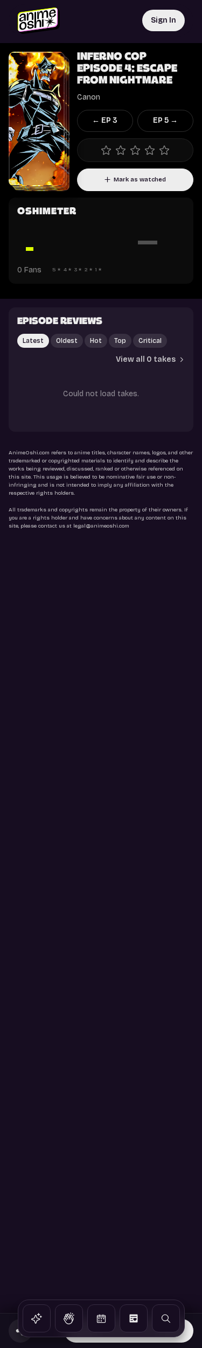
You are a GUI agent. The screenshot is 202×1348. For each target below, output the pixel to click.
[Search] (166, 1318)
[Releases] (101, 1318)
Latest (33, 341)
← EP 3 (104, 120)
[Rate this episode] (135, 150)
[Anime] (37, 1318)
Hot (96, 341)
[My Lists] (134, 1318)
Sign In (163, 20)
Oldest (67, 341)
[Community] (69, 1318)
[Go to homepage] (38, 20)
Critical (150, 341)
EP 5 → (165, 120)
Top (120, 341)
